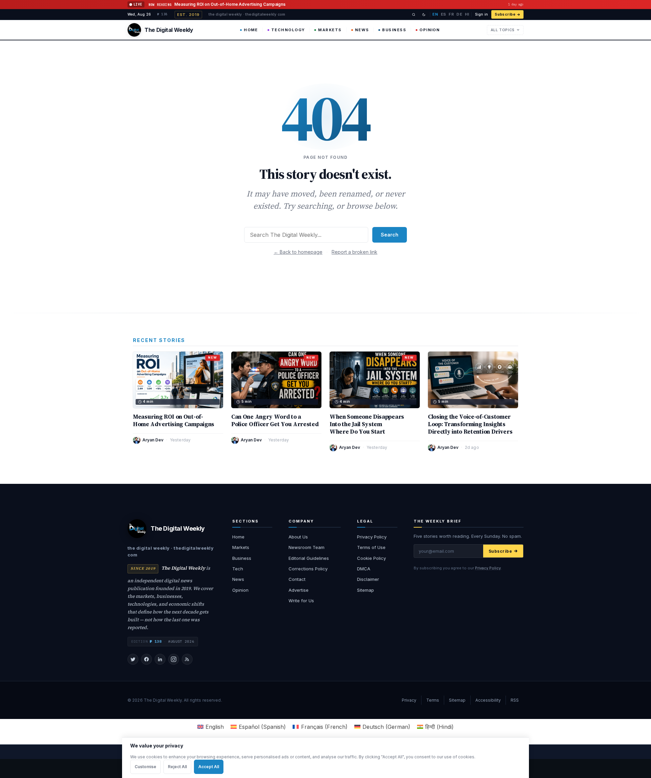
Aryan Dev (152, 439)
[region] (325, 757)
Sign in (481, 14)
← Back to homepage (298, 252)
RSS (515, 700)
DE (459, 14)
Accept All (208, 766)
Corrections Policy (308, 568)
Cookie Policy (371, 558)
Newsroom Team (306, 547)
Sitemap (365, 590)
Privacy (409, 700)
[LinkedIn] (160, 659)
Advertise (299, 590)
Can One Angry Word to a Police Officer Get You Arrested (275, 420)
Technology (288, 29)
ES (443, 14)
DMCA (363, 568)
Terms (432, 700)
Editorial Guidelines (309, 558)
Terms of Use (371, 547)
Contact (297, 579)
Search (389, 235)
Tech (237, 568)
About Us (298, 536)
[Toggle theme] (424, 15)
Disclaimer (368, 579)
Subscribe (505, 14)
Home (251, 29)
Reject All (177, 766)
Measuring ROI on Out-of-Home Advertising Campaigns (173, 420)
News (362, 29)
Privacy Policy (372, 536)
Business (394, 29)
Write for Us (301, 600)
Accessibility (488, 700)
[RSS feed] (187, 659)
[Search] (414, 15)
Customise (145, 766)
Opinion (429, 29)
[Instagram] (173, 659)
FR (451, 14)
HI (467, 14)
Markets (329, 29)
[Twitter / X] (132, 659)
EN (435, 14)
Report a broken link (354, 252)
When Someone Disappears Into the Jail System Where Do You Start (367, 424)
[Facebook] (146, 659)
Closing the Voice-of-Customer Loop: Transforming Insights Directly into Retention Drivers (470, 424)
